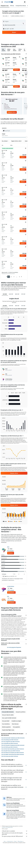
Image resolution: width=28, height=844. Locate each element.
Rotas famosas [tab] (15, 724)
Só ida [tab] (24, 50)
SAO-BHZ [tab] (5, 294)
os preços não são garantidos (7, 827)
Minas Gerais (20, 841)
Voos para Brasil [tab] (5, 721)
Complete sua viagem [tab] (16, 721)
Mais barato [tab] (3, 50)
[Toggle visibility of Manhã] (5, 521)
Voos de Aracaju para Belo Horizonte (9, 756)
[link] (12, 112)
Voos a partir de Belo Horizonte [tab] (9, 718)
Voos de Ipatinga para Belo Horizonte (9, 739)
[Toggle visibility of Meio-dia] (10, 521)
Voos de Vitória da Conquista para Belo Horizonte (12, 752)
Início (5, 841)
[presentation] (20, 12)
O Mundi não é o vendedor (8, 831)
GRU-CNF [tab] (17, 294)
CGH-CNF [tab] (11, 294)
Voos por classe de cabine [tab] (8, 715)
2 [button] (11, 276)
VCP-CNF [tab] (23, 294)
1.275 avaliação (10, 600)
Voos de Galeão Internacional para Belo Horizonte (12, 754)
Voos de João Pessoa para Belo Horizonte (10, 750)
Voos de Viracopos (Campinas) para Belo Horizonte (12, 745)
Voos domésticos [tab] (6, 724)
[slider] (26, 137)
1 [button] (8, 276)
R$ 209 (17, 13)
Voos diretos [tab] (14, 50)
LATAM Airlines (10, 586)
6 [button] (19, 276)
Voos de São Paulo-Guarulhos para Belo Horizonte (12, 749)
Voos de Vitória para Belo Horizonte (9, 747)
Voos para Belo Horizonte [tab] (7, 712)
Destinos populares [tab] (6, 727)
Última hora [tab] (20, 50)
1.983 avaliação (10, 590)
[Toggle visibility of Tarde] (15, 521)
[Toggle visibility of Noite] (20, 521)
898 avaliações (10, 550)
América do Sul (10, 841)
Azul (8, 546)
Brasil (15, 841)
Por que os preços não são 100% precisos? (12, 836)
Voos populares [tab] (16, 727)
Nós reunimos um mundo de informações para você (12, 833)
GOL (8, 596)
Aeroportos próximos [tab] (20, 712)
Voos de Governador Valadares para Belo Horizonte (12, 738)
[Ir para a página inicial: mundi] (8, 2)
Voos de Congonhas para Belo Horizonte (10, 741)
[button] (2, 2)
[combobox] (15, 131)
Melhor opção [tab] (8, 50)
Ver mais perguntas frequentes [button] (14, 647)
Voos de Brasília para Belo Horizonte (9, 743)
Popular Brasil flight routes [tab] (8, 730)
